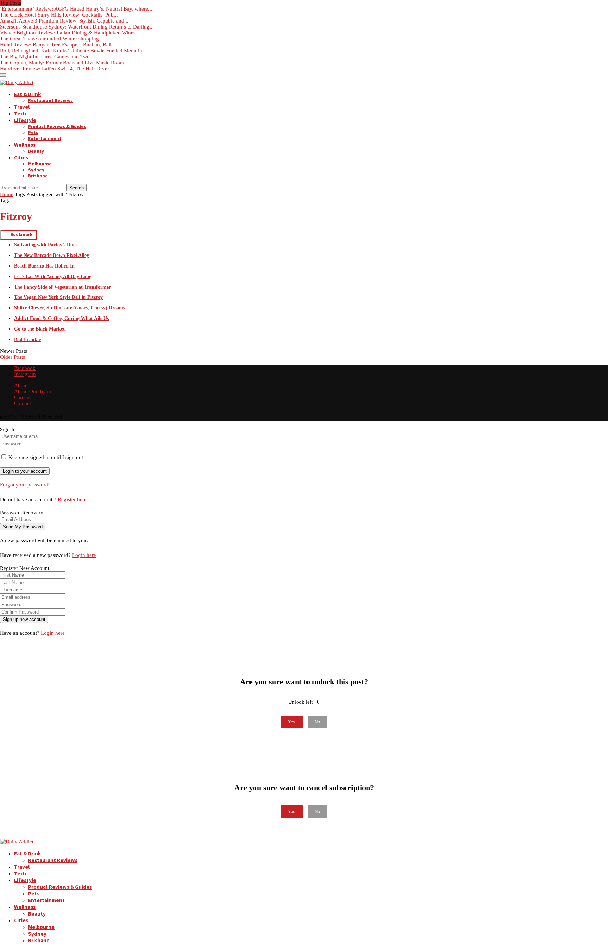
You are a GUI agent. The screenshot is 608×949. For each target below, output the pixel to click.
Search (76, 187)
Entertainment (44, 139)
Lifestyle (25, 120)
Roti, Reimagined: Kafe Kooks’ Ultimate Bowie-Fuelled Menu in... (73, 51)
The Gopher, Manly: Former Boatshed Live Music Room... (64, 62)
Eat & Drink (27, 94)
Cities (21, 157)
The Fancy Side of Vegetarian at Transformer (62, 287)
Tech (20, 113)
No (317, 721)
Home (6, 194)
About (21, 385)
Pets (33, 133)
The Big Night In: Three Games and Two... (47, 56)
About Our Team (32, 391)
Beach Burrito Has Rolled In (44, 266)
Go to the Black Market (39, 329)
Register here (72, 499)
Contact (22, 403)
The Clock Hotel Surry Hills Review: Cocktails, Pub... (59, 15)
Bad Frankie (27, 339)
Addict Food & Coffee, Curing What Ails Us (61, 318)
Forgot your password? (25, 485)
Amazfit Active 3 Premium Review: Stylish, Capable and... (64, 21)
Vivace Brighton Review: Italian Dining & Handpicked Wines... (70, 33)
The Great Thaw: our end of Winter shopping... (51, 39)
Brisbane (38, 176)
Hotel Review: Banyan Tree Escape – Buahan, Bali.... (58, 45)
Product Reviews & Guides (57, 127)
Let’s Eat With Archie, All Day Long (52, 276)
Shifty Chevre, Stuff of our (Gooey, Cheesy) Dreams (69, 307)
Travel (22, 106)
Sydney (36, 170)
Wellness (25, 145)
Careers (22, 397)
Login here (84, 555)
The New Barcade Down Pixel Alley (51, 255)
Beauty (36, 151)
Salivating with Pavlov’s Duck (46, 244)
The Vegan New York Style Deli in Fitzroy (58, 297)
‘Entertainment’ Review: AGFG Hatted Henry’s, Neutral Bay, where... (76, 9)
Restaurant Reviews (50, 100)
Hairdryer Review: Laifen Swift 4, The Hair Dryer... (56, 68)
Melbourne (40, 164)
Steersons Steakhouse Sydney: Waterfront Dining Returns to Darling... (77, 27)
